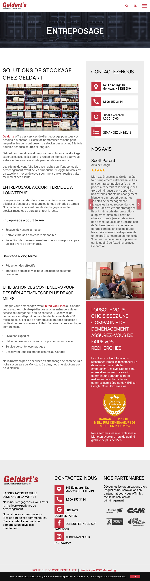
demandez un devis (15, 525)
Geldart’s (8, 136)
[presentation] (91, 204)
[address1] (98, 86)
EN (135, 5)
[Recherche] (126, 5)
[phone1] (98, 101)
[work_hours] (98, 116)
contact (17, 521)
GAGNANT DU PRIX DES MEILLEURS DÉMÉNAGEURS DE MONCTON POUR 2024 (114, 422)
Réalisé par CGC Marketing (98, 570)
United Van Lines (54, 306)
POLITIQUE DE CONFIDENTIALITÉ (54, 570)
